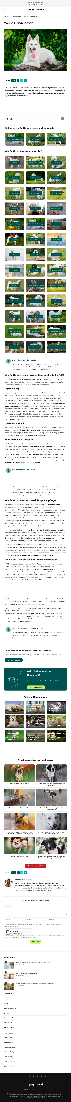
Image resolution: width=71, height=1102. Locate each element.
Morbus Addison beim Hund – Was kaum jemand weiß (33, 962)
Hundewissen (9, 1038)
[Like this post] (14, 80)
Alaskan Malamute (56, 725)
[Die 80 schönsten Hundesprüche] (9, 975)
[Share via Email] (25, 80)
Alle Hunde (8, 1003)
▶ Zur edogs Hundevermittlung (35, 2)
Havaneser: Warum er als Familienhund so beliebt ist (56, 737)
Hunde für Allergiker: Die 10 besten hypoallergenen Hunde (35, 983)
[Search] (66, 9)
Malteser (43, 635)
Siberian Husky (42, 369)
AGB (24, 1089)
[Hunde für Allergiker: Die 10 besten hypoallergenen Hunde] (9, 986)
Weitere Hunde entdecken (35, 866)
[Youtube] (34, 4)
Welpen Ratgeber (10, 1052)
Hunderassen (16, 16)
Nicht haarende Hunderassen (55, 710)
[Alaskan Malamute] (56, 721)
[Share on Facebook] (18, 80)
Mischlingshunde (10, 1018)
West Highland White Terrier (22, 369)
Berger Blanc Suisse (57, 367)
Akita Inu (10, 725)
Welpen (7, 1013)
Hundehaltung (9, 1047)
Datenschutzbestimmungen (35, 1089)
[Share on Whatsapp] (21, 80)
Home (6, 16)
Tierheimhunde (10, 1008)
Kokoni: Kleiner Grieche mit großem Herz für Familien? (13, 737)
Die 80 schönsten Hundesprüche (26, 973)
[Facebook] (29, 4)
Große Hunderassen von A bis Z (35, 723)
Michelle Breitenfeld (11, 26)
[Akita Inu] (14, 721)
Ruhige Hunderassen (12, 710)
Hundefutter (9, 1042)
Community (8, 1057)
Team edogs (8, 1066)
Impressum (19, 1089)
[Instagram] (31, 4)
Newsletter (8, 1022)
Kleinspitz (50, 635)
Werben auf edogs (50, 1089)
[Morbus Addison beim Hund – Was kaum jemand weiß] (9, 965)
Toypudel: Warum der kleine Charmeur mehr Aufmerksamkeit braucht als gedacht (35, 706)
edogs (6, 999)
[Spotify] (36, 4)
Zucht (49, 395)
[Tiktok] (41, 4)
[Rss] (41, 1076)
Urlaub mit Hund (10, 1061)
